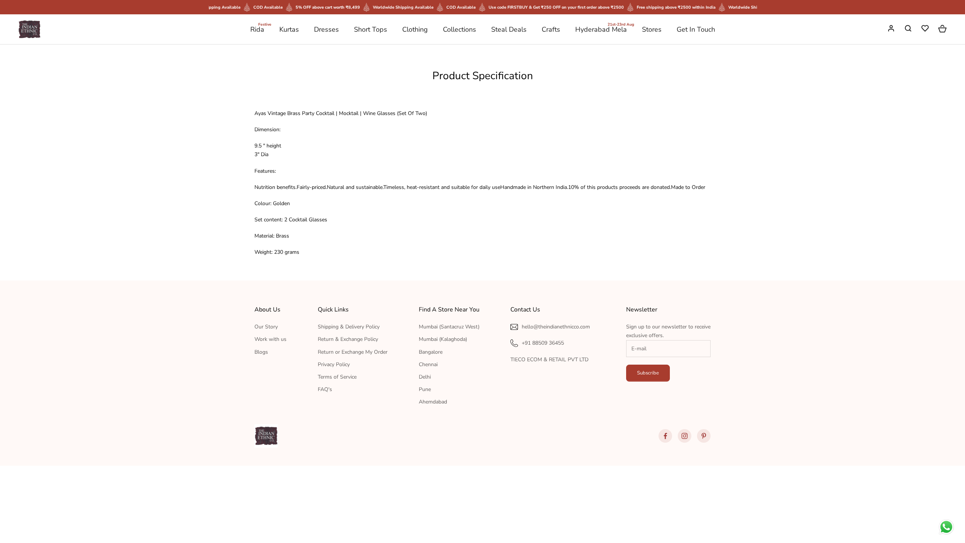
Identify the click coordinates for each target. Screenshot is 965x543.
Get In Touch (696, 29)
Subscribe (648, 373)
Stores (652, 29)
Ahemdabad (433, 401)
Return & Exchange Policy (348, 339)
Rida (257, 29)
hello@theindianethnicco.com (556, 326)
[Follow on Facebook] (665, 436)
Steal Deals (509, 29)
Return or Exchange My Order (353, 352)
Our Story (266, 326)
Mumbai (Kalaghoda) (443, 339)
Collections (459, 29)
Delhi (425, 376)
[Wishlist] (925, 29)
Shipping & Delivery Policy (349, 326)
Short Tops (370, 29)
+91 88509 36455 (543, 343)
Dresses (326, 29)
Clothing (415, 29)
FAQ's (325, 389)
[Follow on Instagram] (684, 436)
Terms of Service (337, 376)
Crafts (551, 29)
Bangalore (431, 352)
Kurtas (289, 29)
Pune (425, 389)
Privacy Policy (334, 364)
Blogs (261, 352)
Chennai (428, 364)
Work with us (270, 339)
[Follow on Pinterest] (704, 436)
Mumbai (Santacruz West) (449, 326)
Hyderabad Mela (601, 29)
